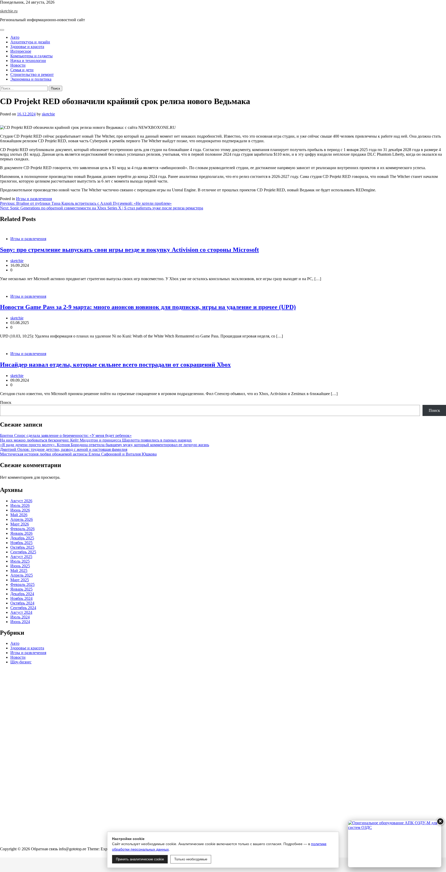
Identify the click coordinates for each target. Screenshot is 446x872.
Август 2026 (21, 501)
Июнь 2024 (20, 621)
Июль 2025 (20, 561)
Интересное (20, 51)
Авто (14, 37)
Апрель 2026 (21, 519)
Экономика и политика (30, 79)
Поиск (5, 402)
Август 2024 (21, 612)
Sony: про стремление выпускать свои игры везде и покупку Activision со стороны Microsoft (129, 249)
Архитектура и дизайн (30, 42)
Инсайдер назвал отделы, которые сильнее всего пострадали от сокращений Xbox (115, 364)
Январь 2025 (21, 589)
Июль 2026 (20, 505)
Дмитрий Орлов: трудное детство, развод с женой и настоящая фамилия (63, 449)
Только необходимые (190, 859)
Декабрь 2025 (22, 538)
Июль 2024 (20, 617)
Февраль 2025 (22, 584)
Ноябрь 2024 (21, 598)
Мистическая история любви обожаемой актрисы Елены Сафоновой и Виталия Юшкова (78, 454)
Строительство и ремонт (32, 74)
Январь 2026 (21, 533)
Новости (18, 65)
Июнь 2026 (20, 510)
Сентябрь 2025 (23, 552)
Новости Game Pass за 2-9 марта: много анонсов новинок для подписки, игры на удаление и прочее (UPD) (148, 307)
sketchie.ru (9, 11)
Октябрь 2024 (22, 603)
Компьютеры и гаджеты (31, 56)
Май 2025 (18, 570)
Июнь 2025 (20, 566)
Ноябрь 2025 (21, 542)
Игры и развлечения (34, 199)
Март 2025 (19, 580)
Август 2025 (21, 556)
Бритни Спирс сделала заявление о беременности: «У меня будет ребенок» (66, 435)
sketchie (48, 114)
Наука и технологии (28, 60)
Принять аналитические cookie (140, 859)
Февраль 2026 (22, 529)
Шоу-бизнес (20, 662)
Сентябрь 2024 (23, 608)
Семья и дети (22, 70)
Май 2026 (18, 515)
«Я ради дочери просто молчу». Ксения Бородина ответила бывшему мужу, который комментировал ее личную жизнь (104, 445)
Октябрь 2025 (22, 547)
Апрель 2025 (21, 575)
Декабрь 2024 (22, 594)
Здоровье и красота (27, 46)
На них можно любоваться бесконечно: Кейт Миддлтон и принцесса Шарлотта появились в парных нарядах (96, 440)
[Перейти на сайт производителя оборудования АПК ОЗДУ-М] (394, 844)
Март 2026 (19, 524)
